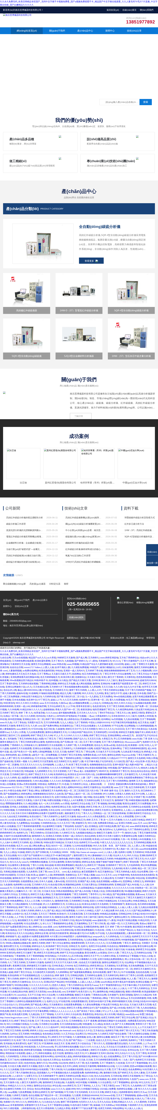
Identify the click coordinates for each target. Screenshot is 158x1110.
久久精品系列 (107, 878)
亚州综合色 (133, 1050)
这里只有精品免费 (107, 826)
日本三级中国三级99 (93, 917)
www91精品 (106, 982)
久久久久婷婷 (135, 1043)
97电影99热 (123, 875)
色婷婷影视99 (125, 1092)
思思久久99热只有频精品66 (103, 901)
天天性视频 (25, 946)
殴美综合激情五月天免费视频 (137, 803)
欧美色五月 (48, 797)
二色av (90, 716)
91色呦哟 (33, 693)
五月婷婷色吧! (100, 732)
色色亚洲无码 (98, 706)
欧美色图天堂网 (19, 1014)
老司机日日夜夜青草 (59, 933)
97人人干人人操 (110, 1011)
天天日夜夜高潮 (74, 914)
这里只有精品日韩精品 (105, 907)
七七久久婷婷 (9, 777)
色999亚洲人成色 (63, 1056)
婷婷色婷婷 (11, 755)
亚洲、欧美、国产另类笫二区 (116, 845)
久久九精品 (125, 936)
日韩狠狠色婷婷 (105, 884)
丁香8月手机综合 (106, 712)
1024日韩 (118, 664)
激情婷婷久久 (38, 836)
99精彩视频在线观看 (139, 800)
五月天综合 (40, 758)
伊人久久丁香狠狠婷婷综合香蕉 (58, 923)
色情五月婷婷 (107, 1017)
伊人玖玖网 (109, 1014)
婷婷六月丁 (76, 781)
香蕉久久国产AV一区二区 (67, 709)
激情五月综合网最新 (40, 664)
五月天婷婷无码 (110, 975)
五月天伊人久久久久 (86, 712)
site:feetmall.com (67, 1030)
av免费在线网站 (30, 670)
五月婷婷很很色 (23, 810)
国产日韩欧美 (41, 852)
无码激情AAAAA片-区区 (11, 1063)
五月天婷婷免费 (51, 722)
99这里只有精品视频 (127, 920)
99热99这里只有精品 (81, 949)
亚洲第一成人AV (22, 706)
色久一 (42, 803)
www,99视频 (73, 664)
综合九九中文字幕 (132, 687)
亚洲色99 (105, 683)
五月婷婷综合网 (91, 800)
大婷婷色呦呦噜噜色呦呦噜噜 (52, 939)
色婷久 (84, 946)
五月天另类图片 (89, 729)
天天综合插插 (9, 855)
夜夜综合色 (131, 904)
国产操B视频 (57, 1092)
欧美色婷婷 (5, 839)
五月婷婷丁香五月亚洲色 (70, 755)
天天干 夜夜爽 (90, 1021)
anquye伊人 (98, 936)
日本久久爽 (140, 816)
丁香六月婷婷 (12, 978)
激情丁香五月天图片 (93, 978)
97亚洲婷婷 (47, 1043)
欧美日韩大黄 (67, 677)
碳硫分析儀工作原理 (16, 524)
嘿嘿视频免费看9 (14, 803)
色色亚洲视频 (102, 881)
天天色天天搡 (14, 1066)
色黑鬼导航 (39, 712)
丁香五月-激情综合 (131, 943)
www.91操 (137, 738)
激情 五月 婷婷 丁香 (109, 926)
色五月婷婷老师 (136, 787)
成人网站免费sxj (36, 845)
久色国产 (134, 1079)
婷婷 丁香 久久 (26, 712)
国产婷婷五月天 (125, 1072)
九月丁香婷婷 (80, 722)
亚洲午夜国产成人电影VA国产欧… (128, 764)
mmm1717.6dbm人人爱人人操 (39, 667)
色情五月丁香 (132, 1008)
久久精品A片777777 (117, 758)
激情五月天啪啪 (15, 797)
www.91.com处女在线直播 (12, 819)
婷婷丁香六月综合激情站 (58, 943)
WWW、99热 (68, 852)
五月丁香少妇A (42, 1021)
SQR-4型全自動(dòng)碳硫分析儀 (131, 310)
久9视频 (86, 758)
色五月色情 (57, 1053)
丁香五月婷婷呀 (79, 894)
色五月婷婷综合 (81, 965)
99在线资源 (29, 1046)
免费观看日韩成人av (107, 823)
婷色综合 (98, 1014)
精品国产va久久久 (37, 657)
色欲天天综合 (143, 930)
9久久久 (116, 661)
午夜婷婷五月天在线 (20, 664)
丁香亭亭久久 (94, 894)
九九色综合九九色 (50, 1102)
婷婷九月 (30, 852)
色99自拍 (40, 716)
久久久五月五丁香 (65, 823)
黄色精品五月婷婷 (104, 858)
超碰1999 (70, 1089)
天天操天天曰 (71, 842)
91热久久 (139, 1098)
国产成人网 (81, 657)
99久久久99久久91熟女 (27, 703)
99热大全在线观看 (82, 839)
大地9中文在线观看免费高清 (17, 836)
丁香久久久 (86, 813)
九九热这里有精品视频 (115, 978)
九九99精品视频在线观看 (131, 1011)
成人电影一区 (113, 923)
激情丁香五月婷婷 (77, 690)
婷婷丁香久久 (25, 907)
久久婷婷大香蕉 (107, 956)
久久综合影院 (104, 1082)
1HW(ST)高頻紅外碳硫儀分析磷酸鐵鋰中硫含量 (84, 562)
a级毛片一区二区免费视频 (44, 755)
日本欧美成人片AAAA (62, 965)
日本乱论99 (54, 810)
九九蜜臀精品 (22, 823)
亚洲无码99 (122, 1079)
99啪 (89, 797)
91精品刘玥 (143, 920)
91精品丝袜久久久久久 (31, 709)
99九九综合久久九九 (125, 1053)
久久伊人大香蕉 (17, 732)
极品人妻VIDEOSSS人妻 (29, 690)
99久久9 (97, 845)
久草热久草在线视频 (29, 1056)
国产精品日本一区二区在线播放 (55, 1095)
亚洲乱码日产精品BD (54, 982)
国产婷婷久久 (81, 661)
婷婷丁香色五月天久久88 (40, 774)
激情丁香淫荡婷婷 (69, 1102)
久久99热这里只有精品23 (112, 897)
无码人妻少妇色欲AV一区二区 (118, 969)
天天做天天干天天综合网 (108, 751)
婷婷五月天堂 (102, 1098)
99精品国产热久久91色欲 (53, 1008)
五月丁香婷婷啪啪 (35, 956)
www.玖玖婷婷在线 (64, 930)
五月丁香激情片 (107, 1063)
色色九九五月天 (103, 1040)
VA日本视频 (81, 1082)
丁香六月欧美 (55, 1069)
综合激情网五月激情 (51, 826)
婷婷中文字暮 (26, 978)
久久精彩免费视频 (80, 667)
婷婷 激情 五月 (62, 975)
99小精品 (106, 894)
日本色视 (141, 693)
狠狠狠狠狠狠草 (23, 781)
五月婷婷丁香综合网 (124, 878)
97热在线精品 (10, 930)
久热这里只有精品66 (144, 709)
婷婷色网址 (26, 794)
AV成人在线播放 (8, 784)
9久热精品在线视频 (28, 998)
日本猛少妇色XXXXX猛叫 (144, 914)
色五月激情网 (91, 1063)
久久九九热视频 (11, 1069)
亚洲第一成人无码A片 (73, 670)
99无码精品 (50, 956)
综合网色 (129, 962)
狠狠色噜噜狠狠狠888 (114, 670)
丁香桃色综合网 (98, 995)
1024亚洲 (112, 732)
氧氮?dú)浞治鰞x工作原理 (77, 555)
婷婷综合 (129, 706)
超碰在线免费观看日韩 (146, 810)
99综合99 (92, 1033)
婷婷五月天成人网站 (40, 894)
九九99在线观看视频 (82, 845)
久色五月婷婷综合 (39, 988)
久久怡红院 (119, 761)
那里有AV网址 (47, 1056)
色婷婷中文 (84, 700)
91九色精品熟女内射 (17, 991)
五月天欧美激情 (91, 914)
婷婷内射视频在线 (81, 1056)
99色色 (58, 670)
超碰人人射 (130, 664)
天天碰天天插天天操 (114, 949)
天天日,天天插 (59, 751)
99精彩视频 (9, 810)
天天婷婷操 (15, 1098)
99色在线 (139, 878)
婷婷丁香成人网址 (30, 790)
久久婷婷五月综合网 (75, 878)
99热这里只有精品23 (31, 696)
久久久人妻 (49, 819)
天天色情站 (43, 768)
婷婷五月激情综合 (92, 787)
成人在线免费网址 (112, 1056)
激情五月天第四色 (37, 991)
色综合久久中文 (84, 1030)
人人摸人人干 (61, 764)
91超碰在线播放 (102, 888)
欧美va (34, 875)
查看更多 (89, 261)
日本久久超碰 (45, 881)
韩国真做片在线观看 (15, 1053)
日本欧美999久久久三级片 (104, 680)
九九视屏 (76, 1095)
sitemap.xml (19, 642)
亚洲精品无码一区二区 (33, 719)
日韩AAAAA (136, 917)
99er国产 (108, 917)
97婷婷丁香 (139, 797)
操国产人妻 (78, 761)
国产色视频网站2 (11, 794)
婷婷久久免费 (14, 969)
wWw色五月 (127, 735)
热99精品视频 (114, 803)
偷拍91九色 (130, 832)
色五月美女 (143, 722)
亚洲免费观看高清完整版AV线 (24, 677)
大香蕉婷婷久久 (102, 716)
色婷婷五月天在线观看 (20, 748)
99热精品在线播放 (108, 914)
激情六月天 (41, 1063)
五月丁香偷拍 (75, 978)
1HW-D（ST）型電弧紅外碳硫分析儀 (79, 310)
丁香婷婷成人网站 (98, 998)
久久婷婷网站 (62, 972)
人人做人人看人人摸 (127, 907)
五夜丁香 (42, 871)
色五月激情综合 (105, 871)
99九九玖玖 (144, 1082)
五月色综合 (98, 1030)
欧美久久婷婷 (129, 868)
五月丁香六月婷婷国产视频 (138, 690)
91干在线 (99, 933)
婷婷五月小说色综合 (80, 1043)
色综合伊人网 (9, 690)
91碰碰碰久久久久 (56, 907)
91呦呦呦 (92, 1082)
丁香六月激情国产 (130, 661)
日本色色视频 (18, 700)
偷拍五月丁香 (117, 1037)
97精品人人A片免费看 (72, 800)
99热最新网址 (120, 858)
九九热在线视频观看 (115, 933)
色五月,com (22, 845)
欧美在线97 (35, 816)
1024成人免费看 (108, 1089)
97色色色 (47, 690)
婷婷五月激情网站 (42, 978)
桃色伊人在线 (147, 768)
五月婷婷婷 (96, 794)
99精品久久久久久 (16, 1085)
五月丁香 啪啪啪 (99, 803)
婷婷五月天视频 (29, 1066)
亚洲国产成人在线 (86, 881)
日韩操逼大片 (30, 745)
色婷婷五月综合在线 (80, 803)
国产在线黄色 (101, 1008)
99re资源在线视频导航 (96, 768)
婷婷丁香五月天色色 (59, 949)
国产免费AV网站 (51, 725)
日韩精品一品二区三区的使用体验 (109, 813)
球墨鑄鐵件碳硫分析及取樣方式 (140, 517)
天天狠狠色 (109, 965)
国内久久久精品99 (142, 995)
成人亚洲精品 (91, 826)
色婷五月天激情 (68, 816)
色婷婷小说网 (124, 852)
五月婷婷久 (93, 657)
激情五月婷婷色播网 (144, 667)
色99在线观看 (99, 972)
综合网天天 (80, 1033)
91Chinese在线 (107, 1095)
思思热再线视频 (143, 677)
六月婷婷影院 (12, 1056)
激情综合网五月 (121, 917)
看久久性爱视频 (117, 700)
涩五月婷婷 (23, 1033)
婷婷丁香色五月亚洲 (24, 1021)
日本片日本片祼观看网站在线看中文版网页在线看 (39, 813)
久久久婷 (118, 687)
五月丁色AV (13, 1059)
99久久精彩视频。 (12, 1108)
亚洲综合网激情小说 (15, 687)
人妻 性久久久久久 (142, 1089)
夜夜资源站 (86, 709)
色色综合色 (121, 745)
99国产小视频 (69, 1017)
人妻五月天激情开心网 (30, 1082)
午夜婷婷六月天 (135, 1105)
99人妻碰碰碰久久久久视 (100, 855)
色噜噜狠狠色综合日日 (100, 764)
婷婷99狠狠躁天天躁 (122, 1001)
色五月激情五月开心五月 (56, 1040)
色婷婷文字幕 (111, 1030)
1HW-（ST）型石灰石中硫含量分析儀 (131, 356)
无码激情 (11, 738)
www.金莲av (98, 949)
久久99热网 (13, 709)
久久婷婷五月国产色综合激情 (112, 1033)
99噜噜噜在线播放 (39, 862)
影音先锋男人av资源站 (96, 952)
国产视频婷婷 (141, 939)
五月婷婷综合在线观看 (139, 807)
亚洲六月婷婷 (27, 910)
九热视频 (69, 661)
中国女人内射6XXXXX (99, 722)
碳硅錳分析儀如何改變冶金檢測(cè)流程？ (25, 562)
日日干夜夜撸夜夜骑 (13, 1050)
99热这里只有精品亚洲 (60, 1079)
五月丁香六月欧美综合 (136, 729)
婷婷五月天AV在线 (80, 998)
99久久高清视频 (60, 978)
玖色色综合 (112, 946)
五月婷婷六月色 (66, 920)
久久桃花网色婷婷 (124, 709)
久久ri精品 (98, 1024)
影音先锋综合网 (145, 946)
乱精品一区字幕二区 (13, 716)
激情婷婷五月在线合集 (53, 1082)
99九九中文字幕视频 (69, 988)
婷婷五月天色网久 (99, 1050)
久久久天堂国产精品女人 (123, 930)
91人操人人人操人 (118, 988)
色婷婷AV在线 (52, 742)
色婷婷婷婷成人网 (93, 1072)
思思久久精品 (58, 985)
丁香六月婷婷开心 (50, 816)
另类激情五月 (104, 661)
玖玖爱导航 (121, 965)
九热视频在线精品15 (85, 832)
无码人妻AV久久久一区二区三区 (39, 959)
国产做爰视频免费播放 (80, 972)
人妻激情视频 (14, 670)
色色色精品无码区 (51, 1033)
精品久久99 (51, 868)
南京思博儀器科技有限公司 (28, 10)
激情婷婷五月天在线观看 (50, 745)
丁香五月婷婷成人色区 (125, 871)
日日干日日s (6, 868)
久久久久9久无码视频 (59, 781)
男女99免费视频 (148, 865)
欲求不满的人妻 (62, 667)
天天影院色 (129, 677)
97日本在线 (36, 729)
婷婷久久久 (40, 910)
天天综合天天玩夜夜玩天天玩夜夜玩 (123, 1046)
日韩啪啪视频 (93, 1017)
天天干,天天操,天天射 (82, 1059)
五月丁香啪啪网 (147, 719)
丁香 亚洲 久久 (150, 738)
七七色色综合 (47, 975)
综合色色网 (13, 939)
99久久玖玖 (87, 693)
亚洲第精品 (61, 959)
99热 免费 (152, 998)
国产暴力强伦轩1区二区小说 (70, 696)
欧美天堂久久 (84, 991)
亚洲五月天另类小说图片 (108, 836)
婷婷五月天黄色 (24, 800)
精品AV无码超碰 (83, 920)
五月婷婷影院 (75, 1021)
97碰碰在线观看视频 (49, 693)
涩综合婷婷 (24, 1004)
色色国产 (79, 826)
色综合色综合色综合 (140, 771)
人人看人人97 (94, 690)
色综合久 (98, 745)
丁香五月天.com (82, 868)
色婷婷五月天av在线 (89, 842)
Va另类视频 (116, 719)
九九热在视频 (90, 939)
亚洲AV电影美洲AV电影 (27, 949)
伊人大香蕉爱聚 (125, 816)
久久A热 (34, 1024)
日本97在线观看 (15, 1037)
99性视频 (112, 768)
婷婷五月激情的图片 (21, 839)
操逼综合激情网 (39, 810)
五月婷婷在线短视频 (28, 683)
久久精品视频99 (19, 904)
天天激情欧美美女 (32, 797)
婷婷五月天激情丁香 (26, 952)
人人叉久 (95, 1085)
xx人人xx (81, 1017)
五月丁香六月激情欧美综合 (23, 1072)
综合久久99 (56, 1098)
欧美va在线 (109, 745)
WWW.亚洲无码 (7, 952)
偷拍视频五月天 (25, 920)
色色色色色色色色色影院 (142, 875)
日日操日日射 (51, 832)
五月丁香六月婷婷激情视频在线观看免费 (25, 849)
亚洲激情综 (116, 810)
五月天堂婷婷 (59, 771)
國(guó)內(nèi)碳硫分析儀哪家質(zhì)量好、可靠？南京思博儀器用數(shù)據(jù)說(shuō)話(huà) (84, 524)
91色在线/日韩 (55, 884)
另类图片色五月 (34, 722)
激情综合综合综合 (42, 1085)
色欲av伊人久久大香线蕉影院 (91, 816)
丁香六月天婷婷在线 (39, 1017)
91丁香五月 (50, 738)
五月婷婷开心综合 (78, 784)
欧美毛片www (91, 985)
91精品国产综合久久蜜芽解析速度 (96, 664)
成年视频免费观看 (67, 712)
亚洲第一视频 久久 (23, 761)
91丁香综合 (146, 1076)
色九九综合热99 (102, 1076)
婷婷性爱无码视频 (32, 1050)
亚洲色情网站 (114, 735)
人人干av (147, 1043)
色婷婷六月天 (148, 742)
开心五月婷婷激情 (122, 738)
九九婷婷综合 (119, 829)
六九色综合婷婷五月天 (94, 781)
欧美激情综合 (66, 725)
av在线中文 (17, 914)
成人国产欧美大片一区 (20, 751)
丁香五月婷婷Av (36, 832)
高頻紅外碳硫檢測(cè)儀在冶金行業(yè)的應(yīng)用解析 (25, 555)
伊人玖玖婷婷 (52, 803)
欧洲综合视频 (142, 982)
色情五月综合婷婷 (97, 946)
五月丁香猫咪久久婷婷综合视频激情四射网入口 (22, 1001)
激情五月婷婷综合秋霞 (70, 1076)
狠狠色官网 (55, 1017)
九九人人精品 (66, 722)
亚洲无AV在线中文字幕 (100, 1001)
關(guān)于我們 (57, 30)
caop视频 (12, 1092)
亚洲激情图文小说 (16, 858)
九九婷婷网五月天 (43, 771)
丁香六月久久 (98, 1043)
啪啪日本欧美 (32, 858)
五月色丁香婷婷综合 (129, 657)
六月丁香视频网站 (120, 1082)
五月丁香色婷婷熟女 (27, 930)
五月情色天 (24, 894)
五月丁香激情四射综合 (110, 985)
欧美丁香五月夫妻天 (78, 764)
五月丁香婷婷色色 (8, 907)
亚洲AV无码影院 (73, 862)
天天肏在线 (18, 888)
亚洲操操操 (143, 700)
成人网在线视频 (83, 683)
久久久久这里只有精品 (134, 819)
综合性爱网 (142, 871)
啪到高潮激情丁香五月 (103, 709)
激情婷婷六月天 (12, 910)
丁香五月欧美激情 (148, 1030)
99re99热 (53, 1063)
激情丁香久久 (113, 972)
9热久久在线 (19, 868)
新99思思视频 (14, 719)
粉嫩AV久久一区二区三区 (28, 891)
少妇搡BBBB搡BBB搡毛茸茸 (109, 774)
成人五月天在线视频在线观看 (22, 768)
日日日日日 (71, 881)
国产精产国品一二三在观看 (82, 1040)
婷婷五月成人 (111, 1092)
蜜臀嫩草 (40, 868)
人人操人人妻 (110, 852)
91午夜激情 (125, 926)
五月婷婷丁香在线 (94, 670)
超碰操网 (25, 735)
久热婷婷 (4, 1033)
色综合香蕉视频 (42, 1089)
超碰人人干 (56, 700)
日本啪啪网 (48, 764)
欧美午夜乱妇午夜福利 (124, 982)
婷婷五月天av (140, 1092)
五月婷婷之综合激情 (48, 1024)
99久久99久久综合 (123, 703)
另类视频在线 (49, 1050)
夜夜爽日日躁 (19, 965)
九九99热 (98, 693)
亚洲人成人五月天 (59, 1021)
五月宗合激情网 (56, 862)
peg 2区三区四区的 (101, 868)
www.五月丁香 (121, 787)
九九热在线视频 (131, 719)
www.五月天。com (57, 871)
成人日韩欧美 (24, 755)
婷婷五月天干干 (91, 956)
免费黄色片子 (54, 784)
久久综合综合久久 (8, 1004)
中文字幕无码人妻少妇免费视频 (140, 1037)
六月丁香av (72, 771)
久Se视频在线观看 (142, 703)
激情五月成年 (75, 917)
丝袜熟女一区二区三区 (145, 888)
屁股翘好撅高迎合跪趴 (116, 1043)
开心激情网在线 (100, 991)
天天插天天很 (93, 677)
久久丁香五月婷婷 (16, 962)
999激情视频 (127, 939)
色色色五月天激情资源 (90, 962)
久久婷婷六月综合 (8, 894)
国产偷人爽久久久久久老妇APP (44, 1027)
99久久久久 (21, 1102)
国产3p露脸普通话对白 (16, 926)
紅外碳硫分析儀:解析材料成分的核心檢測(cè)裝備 (84, 549)
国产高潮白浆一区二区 (71, 742)
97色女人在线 (146, 956)
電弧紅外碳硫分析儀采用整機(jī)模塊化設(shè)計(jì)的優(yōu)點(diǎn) (25, 536)
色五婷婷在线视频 (146, 904)
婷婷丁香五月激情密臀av (46, 920)
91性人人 (149, 745)
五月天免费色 (105, 696)
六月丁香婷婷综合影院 (138, 829)
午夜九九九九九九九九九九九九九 (116, 842)
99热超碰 (28, 771)
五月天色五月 (106, 800)
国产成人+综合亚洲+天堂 (138, 761)
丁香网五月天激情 (145, 664)
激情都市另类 (109, 1072)
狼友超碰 (49, 865)
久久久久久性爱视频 (59, 768)
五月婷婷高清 (16, 1046)
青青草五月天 (22, 725)
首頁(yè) (7, 600)
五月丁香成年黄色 (8, 683)
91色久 (24, 1027)
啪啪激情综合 (150, 781)
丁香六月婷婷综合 (75, 985)
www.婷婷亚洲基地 (109, 657)
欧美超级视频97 (149, 991)
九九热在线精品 (148, 1008)
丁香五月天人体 (122, 712)
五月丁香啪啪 (46, 1014)
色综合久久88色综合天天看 (97, 1069)
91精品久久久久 (32, 1008)
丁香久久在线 (37, 865)
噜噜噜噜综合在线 (127, 946)
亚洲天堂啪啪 (125, 995)
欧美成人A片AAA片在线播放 (106, 839)
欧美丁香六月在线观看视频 (30, 1040)
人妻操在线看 (95, 784)
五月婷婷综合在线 (142, 952)
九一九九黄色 (91, 696)
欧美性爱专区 (19, 1043)
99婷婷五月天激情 (66, 657)
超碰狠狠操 (48, 709)
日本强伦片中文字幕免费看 (35, 1011)
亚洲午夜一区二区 (99, 700)
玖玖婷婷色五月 (77, 819)
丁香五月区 (114, 998)
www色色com (131, 1014)
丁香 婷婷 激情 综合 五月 (111, 790)
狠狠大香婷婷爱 (133, 991)
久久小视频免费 (143, 670)
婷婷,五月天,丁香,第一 (97, 819)
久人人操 (144, 884)
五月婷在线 (116, 1076)
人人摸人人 (128, 810)
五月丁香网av (43, 674)
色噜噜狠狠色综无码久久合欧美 (48, 794)
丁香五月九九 (126, 952)
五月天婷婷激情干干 (48, 1076)
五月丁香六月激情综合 (112, 742)
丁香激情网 (19, 956)
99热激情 (87, 1024)
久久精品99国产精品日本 (80, 732)
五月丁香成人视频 (86, 875)
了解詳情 (78, 416)
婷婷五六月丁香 (76, 1063)
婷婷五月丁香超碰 (96, 865)
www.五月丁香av (35, 819)
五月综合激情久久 (81, 1079)
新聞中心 (110, 30)
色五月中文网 (137, 794)
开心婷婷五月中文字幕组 (59, 1037)
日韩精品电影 (76, 975)
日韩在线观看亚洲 (114, 891)
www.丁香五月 (122, 1085)
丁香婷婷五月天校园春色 (34, 969)
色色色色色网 (142, 972)
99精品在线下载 (54, 758)
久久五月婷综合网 (129, 923)
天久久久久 (37, 982)
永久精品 (63, 680)
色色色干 (30, 868)
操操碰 (96, 1105)
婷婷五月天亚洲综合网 (48, 952)
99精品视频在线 (116, 991)
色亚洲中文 (31, 700)
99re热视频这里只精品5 (21, 680)
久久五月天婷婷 (70, 700)
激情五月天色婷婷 (136, 758)
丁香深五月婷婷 (114, 1027)
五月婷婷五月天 (60, 690)
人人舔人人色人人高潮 (88, 982)
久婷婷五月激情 (19, 1095)
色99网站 (105, 719)
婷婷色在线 (88, 907)
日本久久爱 (113, 952)
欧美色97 (61, 914)
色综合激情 (98, 797)
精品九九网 (65, 693)
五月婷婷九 (66, 748)
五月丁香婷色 (83, 1085)
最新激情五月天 (72, 813)
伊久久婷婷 (108, 794)
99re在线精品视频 (122, 696)
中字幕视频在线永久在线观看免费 (67, 1072)
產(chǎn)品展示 (40, 600)
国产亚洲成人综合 (144, 1017)
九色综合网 (5, 657)
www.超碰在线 (99, 920)
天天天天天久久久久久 (31, 764)
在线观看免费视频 (72, 1004)
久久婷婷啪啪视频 (144, 725)
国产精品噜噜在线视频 (123, 894)
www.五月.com (140, 823)
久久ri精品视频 (30, 803)
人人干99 (70, 706)
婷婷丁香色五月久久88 (41, 735)
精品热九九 (80, 865)
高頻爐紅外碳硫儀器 (26, 310)
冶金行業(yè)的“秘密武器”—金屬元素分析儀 (25, 549)
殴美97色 (114, 1098)
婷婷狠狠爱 (58, 875)
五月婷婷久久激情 (33, 917)
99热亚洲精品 (139, 901)
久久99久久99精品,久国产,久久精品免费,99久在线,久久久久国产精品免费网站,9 (114, 910)
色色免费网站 (134, 1069)
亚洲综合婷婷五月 (41, 1092)
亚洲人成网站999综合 (71, 787)
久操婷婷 (122, 1040)
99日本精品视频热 (69, 1027)
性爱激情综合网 (129, 836)
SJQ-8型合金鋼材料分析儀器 (79, 356)
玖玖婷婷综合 (27, 758)
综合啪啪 (35, 823)
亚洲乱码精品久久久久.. (122, 1102)
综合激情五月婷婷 (12, 1089)
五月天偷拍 (55, 1066)
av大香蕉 (51, 657)
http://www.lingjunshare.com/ (14, 1017)
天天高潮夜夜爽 (113, 943)
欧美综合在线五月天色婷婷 (95, 904)
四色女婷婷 (122, 807)
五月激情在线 (127, 1098)
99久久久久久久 (106, 729)
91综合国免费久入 (32, 923)
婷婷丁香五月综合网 (125, 1017)
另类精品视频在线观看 (14, 871)
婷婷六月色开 (148, 891)
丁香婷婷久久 (16, 745)
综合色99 (63, 1063)
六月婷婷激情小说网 (83, 748)
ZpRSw (13, 1033)
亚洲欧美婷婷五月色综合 (139, 813)
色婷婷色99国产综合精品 (70, 926)
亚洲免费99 (151, 878)
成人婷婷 (111, 1079)
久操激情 (60, 729)
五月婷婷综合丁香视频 (127, 956)
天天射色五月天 (82, 849)
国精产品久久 (79, 738)
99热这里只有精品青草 (109, 939)
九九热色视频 (16, 959)
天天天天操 (107, 687)
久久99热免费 (64, 888)
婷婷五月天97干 (73, 729)
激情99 (96, 683)
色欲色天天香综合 (51, 1059)
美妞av (142, 923)
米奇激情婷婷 (16, 1105)
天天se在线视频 (19, 657)
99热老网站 (117, 1108)
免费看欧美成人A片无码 (94, 755)
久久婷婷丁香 (69, 745)
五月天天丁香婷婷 (47, 914)
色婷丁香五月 (33, 1043)
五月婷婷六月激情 (35, 962)
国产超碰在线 (6, 761)
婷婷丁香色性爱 (130, 862)
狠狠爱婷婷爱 (77, 943)
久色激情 (69, 1082)
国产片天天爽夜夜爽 (124, 1024)
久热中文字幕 (39, 800)
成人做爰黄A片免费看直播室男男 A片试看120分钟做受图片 (46, 777)
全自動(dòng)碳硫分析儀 (99, 227)
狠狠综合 (53, 988)
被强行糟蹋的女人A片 (110, 667)
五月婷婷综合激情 (93, 975)
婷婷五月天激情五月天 (144, 969)
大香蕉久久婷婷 (122, 794)
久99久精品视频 (40, 781)
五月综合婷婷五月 (56, 706)
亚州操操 (7, 1043)
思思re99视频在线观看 (141, 1066)
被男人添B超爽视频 (42, 751)
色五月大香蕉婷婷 (45, 1108)
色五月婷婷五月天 (62, 761)
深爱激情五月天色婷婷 (51, 790)
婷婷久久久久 (129, 1027)
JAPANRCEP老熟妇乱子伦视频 (71, 716)
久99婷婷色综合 (48, 823)
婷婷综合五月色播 (66, 683)
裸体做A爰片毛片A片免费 (82, 933)
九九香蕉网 (94, 687)
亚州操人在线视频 (18, 807)
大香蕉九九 (138, 881)
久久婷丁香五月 (29, 1098)
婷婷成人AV (62, 1050)
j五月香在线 (77, 956)
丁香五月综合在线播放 (85, 725)
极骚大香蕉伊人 (7, 891)
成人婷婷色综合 (71, 719)
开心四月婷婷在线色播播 (66, 1046)
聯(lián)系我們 (146, 10)
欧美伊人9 (109, 1024)
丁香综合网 (89, 751)
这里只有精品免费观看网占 (111, 959)
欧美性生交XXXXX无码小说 (81, 774)
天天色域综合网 (40, 687)
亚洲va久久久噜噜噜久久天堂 (82, 959)
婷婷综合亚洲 (41, 933)
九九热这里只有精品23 (132, 751)
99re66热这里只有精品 (35, 1037)
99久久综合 (132, 855)
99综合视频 (17, 1008)
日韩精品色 (107, 703)
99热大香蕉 (151, 758)
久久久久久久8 (7, 813)
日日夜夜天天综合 (117, 1050)
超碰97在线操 (87, 988)
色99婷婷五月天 (7, 1040)
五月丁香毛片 (29, 1079)
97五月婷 (68, 1092)
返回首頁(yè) (113, 10)
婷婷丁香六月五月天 (129, 1030)
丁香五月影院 (107, 1085)
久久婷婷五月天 (66, 832)
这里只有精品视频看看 (143, 696)
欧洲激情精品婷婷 (72, 884)
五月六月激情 (115, 819)
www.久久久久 (58, 1089)
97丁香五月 (43, 700)
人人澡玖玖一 (18, 1076)
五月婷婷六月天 (39, 884)
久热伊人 (50, 716)
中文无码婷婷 (80, 1092)
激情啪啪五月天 (50, 897)
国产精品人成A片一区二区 (77, 794)
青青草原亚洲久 (83, 706)
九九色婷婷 (135, 1085)
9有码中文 (103, 771)
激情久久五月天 (132, 790)
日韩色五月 (74, 946)
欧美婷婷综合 (60, 774)
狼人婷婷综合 (35, 926)
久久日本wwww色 (44, 1046)
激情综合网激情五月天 (56, 732)
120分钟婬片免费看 (70, 810)
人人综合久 (95, 703)
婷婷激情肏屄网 (38, 706)
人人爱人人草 (138, 845)
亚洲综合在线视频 (41, 748)
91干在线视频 (128, 972)
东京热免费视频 (135, 965)
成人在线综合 (73, 871)
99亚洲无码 (9, 703)
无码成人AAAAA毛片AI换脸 (61, 969)
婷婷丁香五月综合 (97, 735)
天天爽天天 (111, 816)
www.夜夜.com (50, 926)
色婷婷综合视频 (124, 1089)
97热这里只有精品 (109, 1004)
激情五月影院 (137, 712)
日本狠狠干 (71, 991)
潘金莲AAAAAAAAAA (128, 680)
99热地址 (42, 784)
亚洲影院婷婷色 (91, 926)
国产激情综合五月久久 (129, 768)
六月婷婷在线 (49, 696)
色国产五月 (36, 878)
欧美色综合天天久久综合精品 (20, 933)
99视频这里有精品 (21, 988)
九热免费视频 (24, 1092)
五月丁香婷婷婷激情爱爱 (29, 826)
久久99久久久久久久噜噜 (76, 735)
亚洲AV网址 (115, 748)
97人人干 (58, 735)
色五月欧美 (49, 729)
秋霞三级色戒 (146, 1014)
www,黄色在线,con (56, 991)
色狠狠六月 (8, 1102)
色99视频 (53, 680)
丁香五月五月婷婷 (12, 1030)
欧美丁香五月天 (136, 858)
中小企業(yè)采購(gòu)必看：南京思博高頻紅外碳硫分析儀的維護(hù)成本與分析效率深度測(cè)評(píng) (84, 530)
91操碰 (21, 852)
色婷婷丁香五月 (75, 751)
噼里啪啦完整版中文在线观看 (112, 1021)
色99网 (25, 1030)
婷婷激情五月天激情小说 (39, 965)
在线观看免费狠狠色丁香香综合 (139, 777)
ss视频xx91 (116, 881)
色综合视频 (33, 1095)
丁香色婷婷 (68, 826)
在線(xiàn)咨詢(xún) (76, 618)
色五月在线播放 (98, 1079)
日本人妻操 (139, 1072)
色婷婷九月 (21, 832)
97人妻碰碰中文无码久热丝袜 (99, 1053)
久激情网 (76, 693)
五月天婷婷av (107, 1105)
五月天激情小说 (11, 1082)
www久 (25, 862)
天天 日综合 (27, 1089)
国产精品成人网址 (39, 1004)
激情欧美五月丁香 (21, 878)
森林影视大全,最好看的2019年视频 (24, 897)
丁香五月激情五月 (145, 755)
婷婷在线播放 (31, 888)
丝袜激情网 (127, 667)
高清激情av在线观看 (90, 719)
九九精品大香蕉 (62, 1108)
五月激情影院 (62, 819)
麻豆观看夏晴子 (89, 871)
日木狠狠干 (112, 995)
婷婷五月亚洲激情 (131, 1076)
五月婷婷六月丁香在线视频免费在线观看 (68, 687)
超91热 (134, 1082)
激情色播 (63, 858)
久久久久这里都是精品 (83, 888)
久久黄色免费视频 (91, 1004)
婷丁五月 (130, 670)
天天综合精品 (25, 829)
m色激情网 (17, 923)
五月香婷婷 (42, 1079)
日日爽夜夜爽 (101, 988)
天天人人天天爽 (32, 901)
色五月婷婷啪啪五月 (91, 674)
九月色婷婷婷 (133, 865)
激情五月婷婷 (38, 943)
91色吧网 (150, 797)
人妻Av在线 (58, 881)
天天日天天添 (93, 738)
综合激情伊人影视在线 (18, 865)
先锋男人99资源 (145, 716)
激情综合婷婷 (113, 755)
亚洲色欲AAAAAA (90, 1095)
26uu (114, 1040)
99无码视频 (70, 982)
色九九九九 (15, 862)
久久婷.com (36, 725)
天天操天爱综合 (89, 884)
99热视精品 (35, 1033)
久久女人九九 (98, 1046)
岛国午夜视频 (78, 807)
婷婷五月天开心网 (47, 888)
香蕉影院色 (87, 1014)
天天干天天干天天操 (75, 829)
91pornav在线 (128, 755)
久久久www (51, 712)
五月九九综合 (103, 1102)
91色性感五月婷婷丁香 (81, 1105)
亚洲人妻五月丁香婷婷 (112, 677)
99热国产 (94, 667)
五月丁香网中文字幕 (85, 1098)
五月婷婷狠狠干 (116, 904)
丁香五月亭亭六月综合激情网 (117, 674)
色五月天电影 (30, 914)
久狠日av (63, 703)
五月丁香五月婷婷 (115, 706)
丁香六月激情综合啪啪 (138, 1033)
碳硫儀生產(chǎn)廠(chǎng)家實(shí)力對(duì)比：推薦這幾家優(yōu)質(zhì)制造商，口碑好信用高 (84, 536)
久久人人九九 (9, 920)
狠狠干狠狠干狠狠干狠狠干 (109, 862)
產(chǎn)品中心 (85, 30)
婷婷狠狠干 (11, 936)
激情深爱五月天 (11, 946)
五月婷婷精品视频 (142, 842)
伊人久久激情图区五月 (53, 904)
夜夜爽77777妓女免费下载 (84, 1108)
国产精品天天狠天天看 (80, 680)
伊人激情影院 (92, 878)
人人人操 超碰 (39, 907)
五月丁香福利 (77, 768)
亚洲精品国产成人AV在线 (126, 884)
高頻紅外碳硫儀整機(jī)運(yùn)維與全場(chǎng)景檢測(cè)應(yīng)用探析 (84, 517)
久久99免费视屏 (85, 745)
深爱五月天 (31, 1076)
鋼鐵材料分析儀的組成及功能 (79, 543)
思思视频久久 (43, 1072)
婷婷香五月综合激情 (145, 949)
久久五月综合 (67, 1033)
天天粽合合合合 (73, 904)
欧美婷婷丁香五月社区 (57, 946)
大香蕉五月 (107, 738)
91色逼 (65, 784)
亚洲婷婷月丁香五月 (119, 771)
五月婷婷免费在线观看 (23, 661)
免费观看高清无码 (136, 1021)
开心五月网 (69, 1098)
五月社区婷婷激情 (137, 998)
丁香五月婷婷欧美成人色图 (30, 738)
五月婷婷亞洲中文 (18, 774)
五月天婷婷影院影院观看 (105, 1059)
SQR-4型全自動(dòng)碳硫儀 (27, 356)
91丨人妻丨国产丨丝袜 (87, 777)
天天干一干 (118, 832)
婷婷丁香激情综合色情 (53, 878)
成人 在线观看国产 (88, 771)
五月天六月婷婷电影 (9, 881)
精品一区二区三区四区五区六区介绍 (80, 790)
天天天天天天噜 (96, 1092)
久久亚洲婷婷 (104, 725)
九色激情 (7, 884)
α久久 (29, 687)
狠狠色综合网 (61, 917)
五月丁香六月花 (129, 1056)
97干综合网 (117, 725)
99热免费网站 (16, 901)
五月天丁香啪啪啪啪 (125, 1095)
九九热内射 (116, 868)
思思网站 (76, 674)
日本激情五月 (130, 774)
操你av (124, 998)
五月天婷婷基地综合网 (70, 1024)
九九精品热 (33, 1014)
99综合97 (96, 849)
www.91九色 (6, 722)
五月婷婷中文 (108, 849)
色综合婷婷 (89, 836)
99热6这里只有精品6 (54, 842)
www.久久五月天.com (106, 875)
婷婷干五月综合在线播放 (72, 952)
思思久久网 (43, 1066)
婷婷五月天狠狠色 (49, 858)
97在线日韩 (64, 1001)
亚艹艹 (153, 982)
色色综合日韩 (16, 667)
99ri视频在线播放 (132, 891)
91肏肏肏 (130, 949)
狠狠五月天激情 (104, 832)
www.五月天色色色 (49, 703)
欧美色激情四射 (46, 670)
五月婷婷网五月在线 (79, 901)
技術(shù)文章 (134, 30)
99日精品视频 (21, 985)
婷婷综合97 (88, 1008)
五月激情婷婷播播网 (61, 894)
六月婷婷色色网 (66, 868)
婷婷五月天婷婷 (20, 842)
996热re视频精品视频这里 (18, 943)
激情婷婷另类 (61, 901)
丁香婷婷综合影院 (72, 758)
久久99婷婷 (38, 829)
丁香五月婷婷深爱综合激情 (31, 742)
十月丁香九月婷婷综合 (138, 988)
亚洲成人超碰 (6, 972)
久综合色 (55, 748)
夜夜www (139, 894)
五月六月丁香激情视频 (136, 1063)
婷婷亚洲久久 (34, 1102)
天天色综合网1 (125, 901)
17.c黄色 (93, 661)
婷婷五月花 (15, 1011)
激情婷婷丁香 (121, 800)
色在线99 (66, 1059)
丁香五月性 (110, 797)
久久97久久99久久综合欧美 (68, 1014)
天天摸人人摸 (81, 969)
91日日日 (119, 729)
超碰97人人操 (45, 875)
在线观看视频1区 (79, 1001)
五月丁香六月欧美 (97, 923)
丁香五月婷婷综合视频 (113, 690)
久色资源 (120, 1063)
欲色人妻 (91, 1037)
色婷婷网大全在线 (22, 884)
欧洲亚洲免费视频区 (64, 865)
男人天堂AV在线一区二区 (137, 959)
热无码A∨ (107, 829)
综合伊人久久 (119, 855)
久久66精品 (55, 852)
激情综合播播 (103, 1037)
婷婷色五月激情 (126, 732)
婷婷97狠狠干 (6, 985)
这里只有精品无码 (63, 797)
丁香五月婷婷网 (64, 738)
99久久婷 (92, 823)
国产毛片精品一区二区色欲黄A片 (54, 998)
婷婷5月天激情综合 (21, 982)
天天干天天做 (33, 995)
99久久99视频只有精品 (17, 1024)
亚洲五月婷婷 (125, 823)
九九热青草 (31, 871)
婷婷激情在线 (28, 1108)
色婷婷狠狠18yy (84, 936)
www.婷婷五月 (23, 729)
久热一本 (125, 839)
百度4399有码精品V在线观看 (34, 1069)
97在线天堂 (17, 771)
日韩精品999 (125, 914)
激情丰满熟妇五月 (8, 742)
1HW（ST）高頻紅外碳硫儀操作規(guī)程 (140, 530)
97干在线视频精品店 (30, 975)
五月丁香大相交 (119, 1069)
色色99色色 (29, 1063)
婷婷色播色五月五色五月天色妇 (21, 674)
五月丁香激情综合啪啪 (58, 1105)
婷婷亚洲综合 (96, 965)
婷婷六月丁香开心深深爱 (131, 975)
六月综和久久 (47, 901)
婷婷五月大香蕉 (74, 1008)
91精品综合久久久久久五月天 (60, 849)
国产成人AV (123, 826)
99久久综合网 (48, 995)
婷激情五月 (81, 823)
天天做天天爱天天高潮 (140, 1004)
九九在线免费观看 (35, 732)
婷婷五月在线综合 (90, 897)
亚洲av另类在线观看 (26, 784)
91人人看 (131, 978)
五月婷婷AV (138, 852)
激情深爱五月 (79, 855)
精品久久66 (87, 1076)
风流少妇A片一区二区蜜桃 (58, 845)
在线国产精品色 (101, 748)
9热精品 (120, 1014)
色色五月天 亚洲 (62, 1043)
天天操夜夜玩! (56, 1004)
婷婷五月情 (91, 807)
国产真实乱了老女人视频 (89, 1011)
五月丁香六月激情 (91, 742)
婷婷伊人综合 (36, 1030)
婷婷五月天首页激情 (43, 761)
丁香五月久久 (143, 978)
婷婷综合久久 (38, 946)
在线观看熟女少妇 (29, 881)
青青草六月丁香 (143, 1024)
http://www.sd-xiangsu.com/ (89, 852)
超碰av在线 (142, 1095)
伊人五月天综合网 (106, 807)
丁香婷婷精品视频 (47, 683)
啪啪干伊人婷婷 (142, 732)
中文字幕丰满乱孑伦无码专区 (99, 761)
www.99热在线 (59, 664)
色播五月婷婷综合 (146, 836)
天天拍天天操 (23, 875)
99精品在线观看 (46, 930)
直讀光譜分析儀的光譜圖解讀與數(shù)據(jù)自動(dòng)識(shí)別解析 (25, 530)
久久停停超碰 (35, 904)
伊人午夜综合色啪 (12, 790)
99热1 (30, 1085)
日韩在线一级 (79, 797)
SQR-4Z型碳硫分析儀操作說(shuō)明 (140, 536)
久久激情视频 (79, 1037)
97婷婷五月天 (87, 858)
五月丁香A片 (57, 661)
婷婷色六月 (96, 1056)
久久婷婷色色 (112, 936)
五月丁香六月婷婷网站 (117, 781)
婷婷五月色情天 (102, 810)
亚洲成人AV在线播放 (141, 839)
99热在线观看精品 (65, 891)
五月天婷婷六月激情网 (70, 897)
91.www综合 (20, 995)
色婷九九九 (52, 1001)
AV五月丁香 (131, 700)
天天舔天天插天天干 (61, 674)
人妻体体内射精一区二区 (138, 933)
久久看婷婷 (140, 1102)
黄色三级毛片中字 (113, 693)
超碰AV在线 (22, 693)
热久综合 (124, 1004)
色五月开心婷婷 (69, 1066)
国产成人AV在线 (82, 891)
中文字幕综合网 (52, 787)
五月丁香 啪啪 (96, 969)
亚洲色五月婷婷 (53, 836)
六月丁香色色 (19, 722)
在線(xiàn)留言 (129, 10)
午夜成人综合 (98, 891)
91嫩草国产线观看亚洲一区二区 (126, 683)
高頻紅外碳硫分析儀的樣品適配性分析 (24, 517)
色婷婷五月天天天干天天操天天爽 (61, 962)
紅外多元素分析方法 (134, 524)
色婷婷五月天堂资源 (145, 1059)
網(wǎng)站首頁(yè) (27, 30)
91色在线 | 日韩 (102, 930)
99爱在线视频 (53, 800)
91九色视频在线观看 (73, 1069)
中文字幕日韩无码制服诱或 (124, 722)
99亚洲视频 (121, 1105)
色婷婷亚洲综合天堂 (61, 807)
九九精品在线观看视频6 (44, 839)
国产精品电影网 (73, 907)
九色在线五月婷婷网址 (17, 816)
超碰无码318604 (148, 680)
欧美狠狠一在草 (135, 745)
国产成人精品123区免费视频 (61, 910)
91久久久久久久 (7, 800)
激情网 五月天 (136, 781)
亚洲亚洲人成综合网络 (39, 807)
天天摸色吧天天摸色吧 (43, 972)
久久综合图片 (6, 995)
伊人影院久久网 (94, 829)
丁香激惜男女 (87, 810)
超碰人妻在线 (129, 693)
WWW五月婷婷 (98, 758)
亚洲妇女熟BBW (64, 839)
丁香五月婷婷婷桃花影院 (134, 748)
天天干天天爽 (146, 661)
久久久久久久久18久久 (40, 985)
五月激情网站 (80, 923)
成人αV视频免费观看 (79, 703)
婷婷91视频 (74, 858)
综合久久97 (85, 1046)
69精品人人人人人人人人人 (62, 1011)
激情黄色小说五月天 (74, 1053)
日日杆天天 (48, 917)
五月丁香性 (141, 1053)
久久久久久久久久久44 (123, 888)
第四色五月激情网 (87, 1066)
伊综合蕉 (56, 1085)
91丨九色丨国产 (126, 1059)
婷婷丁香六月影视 (54, 719)
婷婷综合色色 (88, 862)
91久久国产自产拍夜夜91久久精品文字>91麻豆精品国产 (45, 855)
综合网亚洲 (107, 787)
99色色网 (4, 1011)
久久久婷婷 (29, 716)
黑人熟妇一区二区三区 (127, 849)
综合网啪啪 (129, 725)
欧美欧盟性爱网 (42, 661)
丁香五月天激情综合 (34, 787)
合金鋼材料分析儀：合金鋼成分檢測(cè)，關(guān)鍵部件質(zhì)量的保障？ (25, 543)
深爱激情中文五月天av (35, 1105)
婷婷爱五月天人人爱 (54, 829)
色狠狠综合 (80, 677)
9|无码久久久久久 (87, 1102)
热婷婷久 (132, 1040)
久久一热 (44, 949)
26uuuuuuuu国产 (133, 742)
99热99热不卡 (41, 680)
